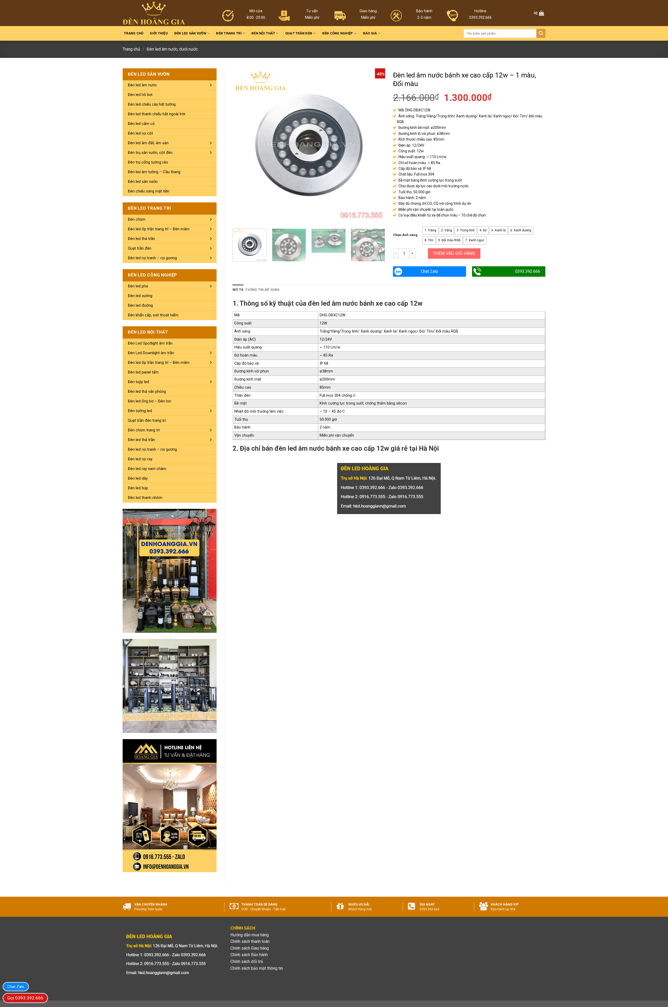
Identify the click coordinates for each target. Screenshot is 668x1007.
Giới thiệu (159, 33)
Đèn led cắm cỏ (141, 123)
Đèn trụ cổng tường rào (148, 162)
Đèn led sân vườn (190, 33)
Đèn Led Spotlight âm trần (150, 343)
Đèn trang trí (228, 33)
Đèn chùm (136, 219)
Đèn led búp (138, 488)
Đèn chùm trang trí (144, 430)
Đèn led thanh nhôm (145, 497)
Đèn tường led (140, 410)
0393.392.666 (527, 271)
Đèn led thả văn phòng (147, 391)
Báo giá (370, 33)
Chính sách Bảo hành (249, 954)
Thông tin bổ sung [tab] (262, 290)
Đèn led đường (140, 305)
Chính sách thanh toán (250, 941)
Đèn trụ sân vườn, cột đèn (150, 152)
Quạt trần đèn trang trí (147, 420)
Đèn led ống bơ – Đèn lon (149, 401)
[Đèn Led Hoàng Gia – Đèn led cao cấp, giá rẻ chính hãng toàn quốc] (154, 13)
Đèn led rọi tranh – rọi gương (152, 258)
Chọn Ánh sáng (405, 235)
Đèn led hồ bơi (140, 94)
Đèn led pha (138, 286)
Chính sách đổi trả (246, 961)
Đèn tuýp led (138, 381)
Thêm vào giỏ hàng (454, 253)
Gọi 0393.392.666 (25, 997)
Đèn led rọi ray (140, 459)
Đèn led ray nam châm (147, 468)
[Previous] (242, 144)
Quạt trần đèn (298, 33)
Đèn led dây (138, 478)
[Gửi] (540, 33)
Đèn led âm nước (142, 85)
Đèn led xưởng (140, 295)
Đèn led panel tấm (143, 372)
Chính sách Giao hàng (249, 948)
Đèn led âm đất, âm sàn (148, 143)
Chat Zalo (429, 271)
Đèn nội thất (263, 33)
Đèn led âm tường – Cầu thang (154, 172)
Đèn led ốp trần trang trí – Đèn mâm (158, 229)
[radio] (430, 230)
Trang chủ (133, 33)
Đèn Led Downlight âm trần (151, 353)
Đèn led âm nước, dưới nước (172, 49)
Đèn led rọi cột (140, 133)
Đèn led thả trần (141, 238)
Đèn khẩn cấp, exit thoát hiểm (153, 315)
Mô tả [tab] (237, 290)
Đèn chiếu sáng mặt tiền (148, 191)
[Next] (375, 144)
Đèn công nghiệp (337, 33)
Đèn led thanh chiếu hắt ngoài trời (156, 114)
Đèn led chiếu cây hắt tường (152, 104)
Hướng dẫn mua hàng (249, 934)
